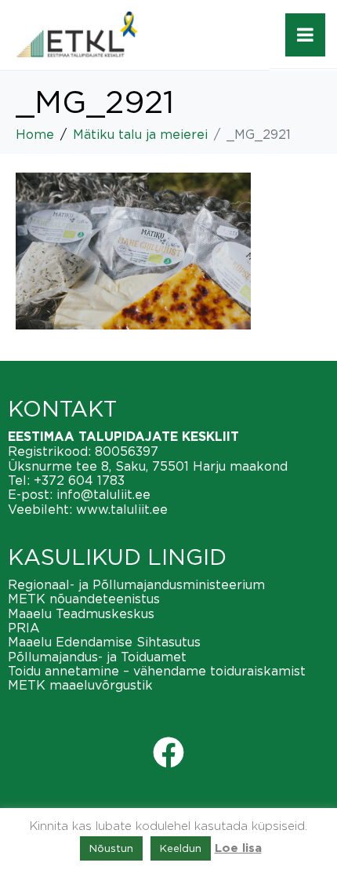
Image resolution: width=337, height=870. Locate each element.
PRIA (24, 628)
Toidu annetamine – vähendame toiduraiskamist (157, 671)
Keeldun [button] (180, 848)
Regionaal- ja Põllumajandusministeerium (136, 584)
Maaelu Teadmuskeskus (81, 613)
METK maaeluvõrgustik (80, 685)
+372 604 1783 (79, 480)
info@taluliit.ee (103, 494)
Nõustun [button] (111, 848)
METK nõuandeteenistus (84, 599)
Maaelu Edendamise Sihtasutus (104, 642)
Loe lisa (238, 848)
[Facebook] (168, 752)
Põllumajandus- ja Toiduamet (97, 657)
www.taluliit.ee (122, 509)
